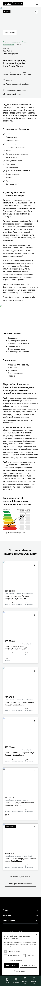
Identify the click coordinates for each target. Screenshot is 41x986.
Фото (20, 320)
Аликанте (25, 42)
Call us (7, 982)
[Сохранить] (36, 12)
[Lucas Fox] (13, 4)
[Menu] (37, 3)
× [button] (36, 935)
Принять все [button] (11, 965)
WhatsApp (16, 982)
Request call (25, 982)
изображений (10, 32)
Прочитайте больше (11, 947)
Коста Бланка (15, 42)
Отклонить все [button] (28, 965)
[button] (34, 574)
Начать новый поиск (13, 94)
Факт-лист (9, 80)
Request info (34, 982)
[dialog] (20, 953)
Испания (6, 42)
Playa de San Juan (8, 44)
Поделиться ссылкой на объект (17, 84)
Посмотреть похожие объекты (17, 90)
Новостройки (9, 921)
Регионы (7, 915)
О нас (5, 910)
